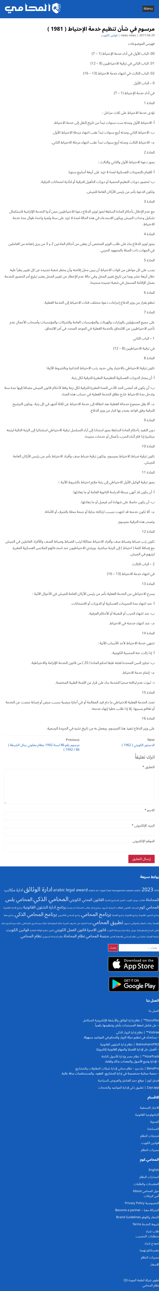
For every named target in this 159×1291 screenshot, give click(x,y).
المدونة (154, 1121)
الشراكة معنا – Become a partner (137, 1210)
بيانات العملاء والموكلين (141, 923)
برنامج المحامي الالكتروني (69, 915)
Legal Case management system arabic (120, 890)
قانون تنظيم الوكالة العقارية (42, 930)
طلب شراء (152, 1231)
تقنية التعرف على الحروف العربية (77, 923)
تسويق (127, 923)
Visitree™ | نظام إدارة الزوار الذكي (137, 1032)
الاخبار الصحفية (149, 1107)
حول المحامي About (146, 1191)
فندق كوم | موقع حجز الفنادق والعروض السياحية (128, 1080)
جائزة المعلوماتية (55, 923)
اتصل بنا (154, 1010)
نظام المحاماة (74, 936)
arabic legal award (70, 890)
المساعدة (153, 1128)
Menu (148, 9)
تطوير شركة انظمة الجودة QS (141, 1280)
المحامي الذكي (51, 899)
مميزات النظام (150, 1150)
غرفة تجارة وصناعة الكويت (118, 930)
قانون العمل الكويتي (70, 930)
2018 (156, 890)
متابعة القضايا (153, 936)
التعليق (148, 767)
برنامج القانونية (131, 915)
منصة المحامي (97, 936)
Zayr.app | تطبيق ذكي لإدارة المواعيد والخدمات (128, 1087)
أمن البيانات (151, 1196)
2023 (147, 889)
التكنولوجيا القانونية (147, 1114)
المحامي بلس (19, 899)
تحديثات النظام (149, 1136)
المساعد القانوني (131, 907)
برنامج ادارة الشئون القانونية (44, 907)
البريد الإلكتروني (143, 825)
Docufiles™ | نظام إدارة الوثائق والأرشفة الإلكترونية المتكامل (121, 1020)
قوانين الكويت (109, 35)
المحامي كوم (149, 907)
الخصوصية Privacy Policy (142, 1203)
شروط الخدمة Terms (145, 1224)
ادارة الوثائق (38, 889)
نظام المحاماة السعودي (52, 936)
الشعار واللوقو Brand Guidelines (137, 1217)
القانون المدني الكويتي (86, 900)
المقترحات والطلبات (146, 1184)
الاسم (150, 810)
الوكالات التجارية (116, 907)
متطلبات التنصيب (147, 1236)
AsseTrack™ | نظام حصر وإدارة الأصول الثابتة (130, 1056)
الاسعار (154, 1264)
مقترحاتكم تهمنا (149, 1250)
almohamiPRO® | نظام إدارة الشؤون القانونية (129, 1044)
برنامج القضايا (118, 915)
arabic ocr (94, 890)
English (154, 1170)
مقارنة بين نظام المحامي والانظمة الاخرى (128, 936)
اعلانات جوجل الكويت (135, 900)
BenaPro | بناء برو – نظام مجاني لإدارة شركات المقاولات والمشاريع (117, 1068)
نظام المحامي (31, 936)
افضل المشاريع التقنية (115, 900)
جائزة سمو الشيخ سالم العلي (34, 923)
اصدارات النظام (149, 1177)
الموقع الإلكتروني (144, 841)
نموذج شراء (152, 1243)
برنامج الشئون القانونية (149, 915)
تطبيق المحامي (108, 922)
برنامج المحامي (96, 914)
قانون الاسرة (96, 930)
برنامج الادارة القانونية (13, 907)
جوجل (133, 930)
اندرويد (105, 907)
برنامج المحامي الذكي (36, 914)
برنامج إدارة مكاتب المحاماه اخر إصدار (84, 907)
